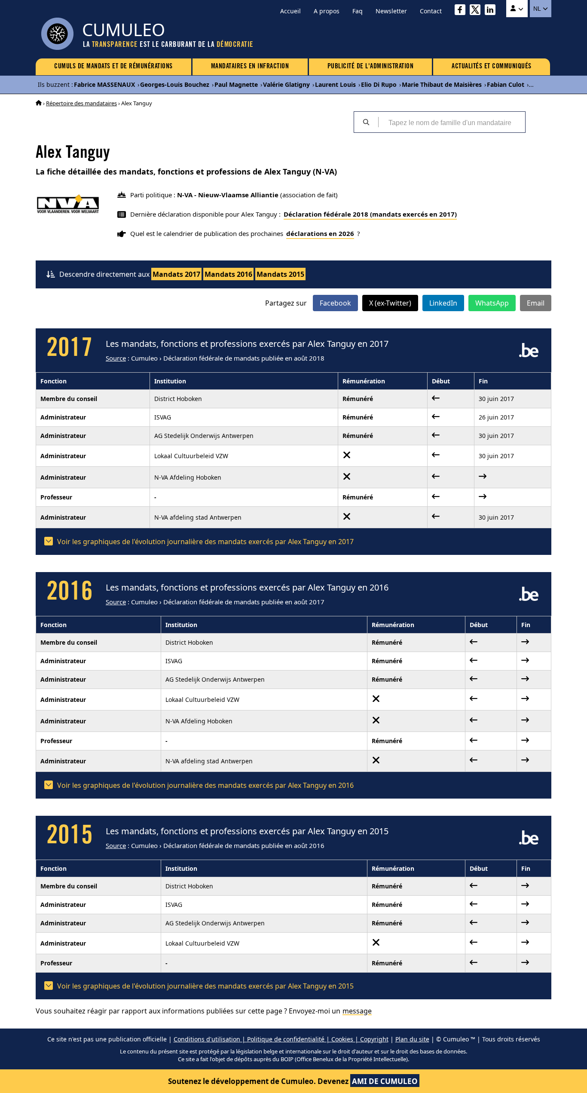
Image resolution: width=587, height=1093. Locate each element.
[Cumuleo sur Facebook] (462, 11)
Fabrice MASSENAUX (104, 84)
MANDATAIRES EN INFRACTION (250, 66)
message (357, 1011)
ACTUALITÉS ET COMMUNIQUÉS (492, 66)
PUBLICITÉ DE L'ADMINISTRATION (370, 66)
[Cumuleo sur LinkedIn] (492, 11)
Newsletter (391, 11)
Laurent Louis (335, 84)
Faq (357, 11)
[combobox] (451, 122)
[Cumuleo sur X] (477, 11)
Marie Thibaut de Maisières (442, 84)
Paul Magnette (236, 84)
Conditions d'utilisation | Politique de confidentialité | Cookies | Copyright (281, 1039)
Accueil (290, 11)
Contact (431, 11)
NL (537, 8)
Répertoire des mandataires (81, 103)
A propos (326, 11)
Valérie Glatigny (286, 84)
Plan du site (412, 1039)
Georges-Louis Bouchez (174, 84)
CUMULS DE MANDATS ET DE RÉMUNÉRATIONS (113, 66)
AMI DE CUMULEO (385, 1081)
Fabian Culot (505, 84)
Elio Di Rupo (379, 84)
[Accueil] (39, 103)
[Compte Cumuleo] (517, 8)
